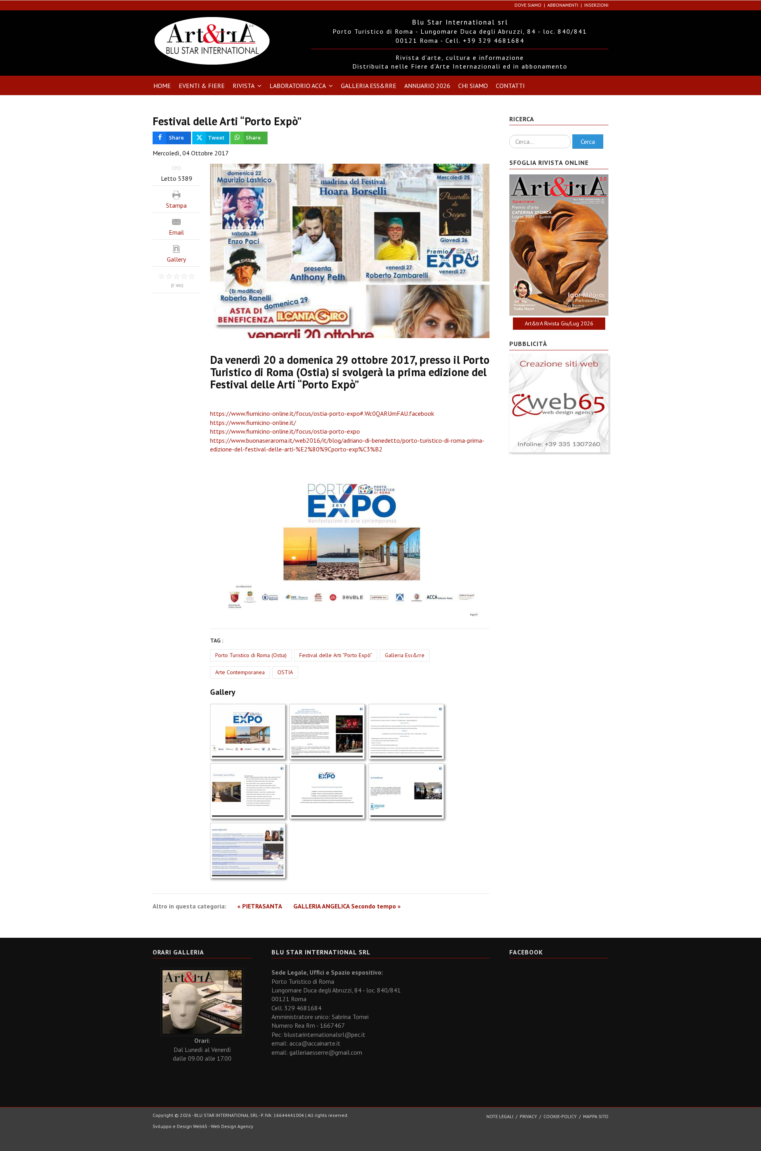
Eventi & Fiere (202, 86)
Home (162, 86)
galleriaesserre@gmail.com (325, 1052)
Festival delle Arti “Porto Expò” (335, 655)
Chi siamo (473, 86)
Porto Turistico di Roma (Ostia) (251, 655)
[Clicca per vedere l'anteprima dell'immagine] (349, 251)
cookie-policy (560, 1116)
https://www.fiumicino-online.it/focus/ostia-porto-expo (285, 431)
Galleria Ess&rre (368, 86)
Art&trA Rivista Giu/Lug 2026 (559, 323)
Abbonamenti (562, 5)
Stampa (176, 205)
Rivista (243, 86)
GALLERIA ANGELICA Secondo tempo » (347, 906)
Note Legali (499, 1116)
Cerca (588, 141)
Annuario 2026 (427, 86)
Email (176, 232)
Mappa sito (595, 1116)
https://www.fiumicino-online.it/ (253, 422)
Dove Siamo (527, 5)
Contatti (510, 86)
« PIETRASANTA (259, 906)
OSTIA (285, 672)
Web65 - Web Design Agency (223, 1126)
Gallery (176, 259)
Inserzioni (596, 5)
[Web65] (558, 402)
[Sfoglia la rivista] (558, 244)
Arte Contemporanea (240, 672)
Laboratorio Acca (298, 86)
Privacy (528, 1116)
